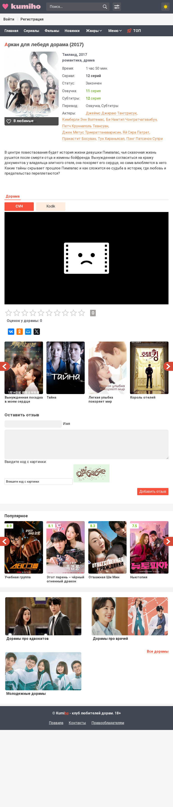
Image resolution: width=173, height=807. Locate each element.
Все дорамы (157, 651)
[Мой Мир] (28, 331)
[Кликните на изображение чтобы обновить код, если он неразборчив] (91, 481)
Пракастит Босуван (79, 139)
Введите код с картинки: (25, 462)
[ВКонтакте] (11, 331)
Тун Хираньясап (111, 139)
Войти (8, 19)
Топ (137, 31)
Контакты (77, 723)
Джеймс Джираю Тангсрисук (111, 113)
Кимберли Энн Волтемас (83, 119)
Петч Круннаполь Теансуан (85, 126)
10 (81, 313)
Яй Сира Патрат (136, 132)
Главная (11, 31)
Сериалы (31, 31)
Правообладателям (107, 723)
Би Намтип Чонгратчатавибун (131, 119)
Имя (66, 424)
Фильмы (52, 31)
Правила (56, 723)
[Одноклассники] (19, 331)
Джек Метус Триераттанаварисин (91, 132)
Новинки (72, 31)
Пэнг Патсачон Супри (144, 139)
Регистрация (31, 19)
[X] (37, 331)
